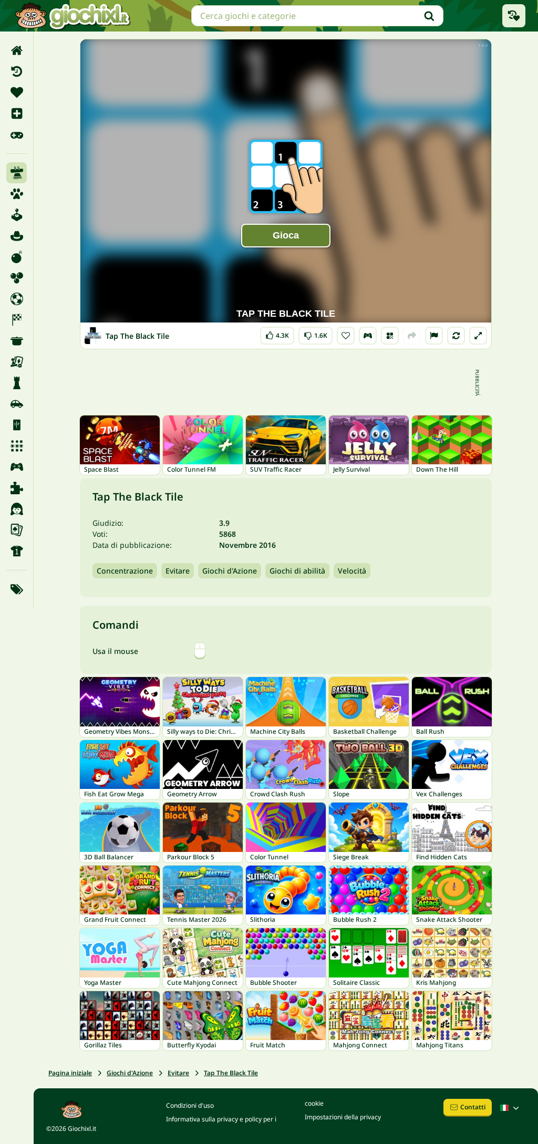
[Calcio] (16, 298)
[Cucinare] (16, 340)
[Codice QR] (390, 336)
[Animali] (16, 193)
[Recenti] (16, 71)
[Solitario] (16, 529)
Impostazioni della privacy (343, 1116)
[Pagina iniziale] (16, 50)
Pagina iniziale (70, 1072)
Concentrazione (125, 571)
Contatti (472, 1107)
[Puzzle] (16, 487)
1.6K (315, 333)
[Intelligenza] (16, 382)
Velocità (352, 571)
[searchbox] (317, 15)
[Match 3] (16, 445)
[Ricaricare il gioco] (456, 336)
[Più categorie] (16, 589)
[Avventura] (16, 235)
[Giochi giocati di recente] (513, 15)
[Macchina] (16, 403)
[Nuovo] (16, 113)
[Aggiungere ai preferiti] (346, 336)
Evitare (177, 571)
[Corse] (16, 319)
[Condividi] (412, 336)
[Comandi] (368, 336)
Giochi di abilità (297, 571)
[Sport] (16, 550)
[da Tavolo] (16, 361)
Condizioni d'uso (190, 1105)
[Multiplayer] (16, 466)
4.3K (277, 333)
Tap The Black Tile (231, 1072)
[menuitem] (16, 50)
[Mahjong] (16, 424)
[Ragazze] (16, 508)
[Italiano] (510, 1108)
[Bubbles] (16, 277)
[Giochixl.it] (72, 16)
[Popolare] (16, 134)
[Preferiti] (16, 92)
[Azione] (16, 256)
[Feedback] (434, 336)
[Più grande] (478, 336)
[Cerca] (429, 15)
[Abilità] (16, 172)
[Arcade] (16, 214)
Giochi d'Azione (229, 571)
